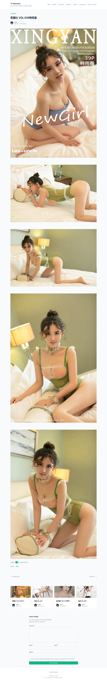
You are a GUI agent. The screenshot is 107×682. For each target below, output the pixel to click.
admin (15, 22)
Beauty (12, 566)
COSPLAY (61, 4)
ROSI (49, 4)
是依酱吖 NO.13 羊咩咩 (63, 601)
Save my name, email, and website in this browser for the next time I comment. (52, 659)
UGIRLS (75, 4)
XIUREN (54, 4)
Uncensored (82, 4)
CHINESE (68, 4)
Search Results (53, 672)
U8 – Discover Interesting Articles (53, 677)
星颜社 (17, 566)
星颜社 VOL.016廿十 (18, 601)
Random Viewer (92, 4)
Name (31, 645)
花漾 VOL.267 (38, 601)
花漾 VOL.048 (82, 601)
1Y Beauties (15, 4)
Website (31, 652)
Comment (32, 625)
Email (56, 645)
